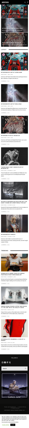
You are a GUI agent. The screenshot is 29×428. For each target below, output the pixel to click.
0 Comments (4, 112)
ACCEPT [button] (12, 424)
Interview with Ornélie (8, 234)
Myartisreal (4, 74)
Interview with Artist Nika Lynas (11, 104)
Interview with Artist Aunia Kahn (11, 72)
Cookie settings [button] (5, 424)
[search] (25, 368)
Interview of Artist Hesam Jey (10, 135)
